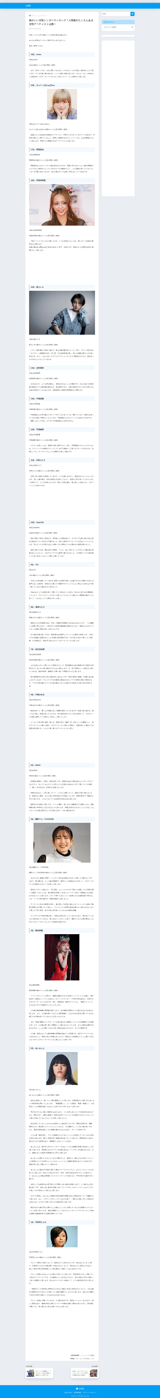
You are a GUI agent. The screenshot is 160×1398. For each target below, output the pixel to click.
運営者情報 (77, 1392)
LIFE (28, 6)
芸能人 (93, 1355)
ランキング (80, 1358)
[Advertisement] (62, 267)
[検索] (132, 14)
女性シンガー (90, 1358)
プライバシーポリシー (90, 1392)
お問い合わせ (68, 1392)
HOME (81, 1389)
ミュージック (85, 1355)
